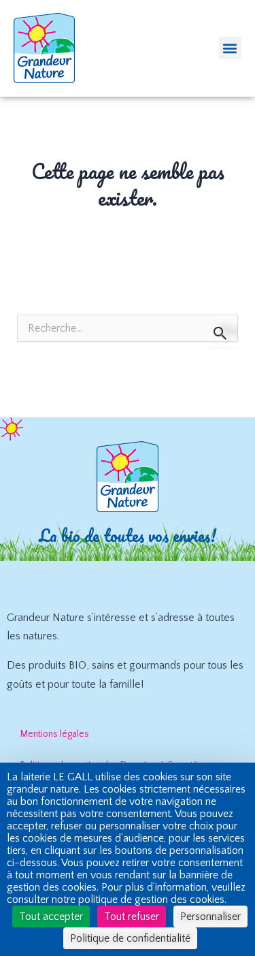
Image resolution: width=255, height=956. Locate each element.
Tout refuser (131, 916)
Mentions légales (54, 734)
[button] (230, 48)
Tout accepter (51, 916)
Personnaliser (210, 916)
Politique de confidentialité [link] (130, 938)
